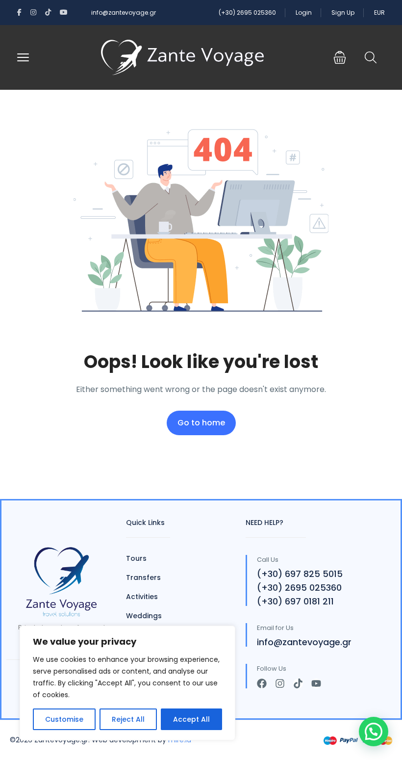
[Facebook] (262, 683)
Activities (142, 597)
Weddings (144, 616)
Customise (64, 719)
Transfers (143, 577)
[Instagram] (280, 683)
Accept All (191, 719)
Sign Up (342, 12)
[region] (127, 683)
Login (304, 12)
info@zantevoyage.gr (123, 12)
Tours (136, 558)
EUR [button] (379, 12)
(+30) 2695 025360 (247, 12)
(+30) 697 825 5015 (300, 574)
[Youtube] (316, 683)
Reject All (128, 719)
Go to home (201, 422)
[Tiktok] (298, 683)
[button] (339, 57)
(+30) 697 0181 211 (295, 601)
